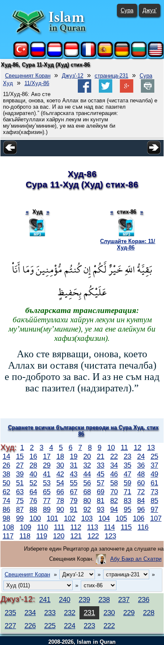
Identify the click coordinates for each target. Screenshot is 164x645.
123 (110, 536)
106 (138, 518)
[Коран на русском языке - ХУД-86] (37, 55)
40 (33, 474)
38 (6, 474)
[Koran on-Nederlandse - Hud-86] (54, 55)
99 (20, 518)
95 (127, 509)
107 (155, 518)
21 (100, 456)
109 (25, 527)
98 (6, 518)
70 (114, 491)
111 (59, 527)
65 (46, 491)
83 (127, 500)
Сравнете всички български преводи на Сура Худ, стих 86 (83, 430)
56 (87, 483)
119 (41, 536)
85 (154, 500)
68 (87, 491)
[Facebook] (84, 91)
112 (75, 527)
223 (89, 625)
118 (24, 536)
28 (33, 465)
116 (143, 527)
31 (73, 465)
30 (60, 465)
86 (6, 509)
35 (127, 465)
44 (87, 474)
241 (44, 599)
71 (127, 491)
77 (46, 500)
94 (114, 509)
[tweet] (105, 91)
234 (30, 612)
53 (46, 483)
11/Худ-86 (36, 83)
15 (20, 456)
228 (148, 612)
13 (151, 447)
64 (33, 491)
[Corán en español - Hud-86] (105, 55)
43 (73, 474)
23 (127, 456)
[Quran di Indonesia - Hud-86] (71, 55)
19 (73, 456)
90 (60, 509)
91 (73, 509)
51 (20, 483)
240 (64, 599)
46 (114, 474)
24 (141, 456)
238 (104, 599)
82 (114, 500)
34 (114, 465)
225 (50, 625)
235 (10, 612)
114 (109, 527)
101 (52, 518)
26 (6, 465)
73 (154, 491)
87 (20, 509)
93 (100, 509)
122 (93, 536)
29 (46, 465)
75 (20, 500)
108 (8, 527)
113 (92, 527)
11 (124, 447)
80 (87, 500)
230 (109, 612)
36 (141, 465)
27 (20, 465)
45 (100, 474)
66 (60, 491)
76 (33, 500)
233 (50, 612)
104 (104, 518)
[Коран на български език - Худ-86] (138, 55)
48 (141, 474)
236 (143, 599)
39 (20, 474)
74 (6, 500)
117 (8, 536)
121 (76, 536)
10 (111, 447)
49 (154, 474)
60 (141, 483)
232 (69, 612)
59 (127, 483)
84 (141, 500)
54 (60, 483)
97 (154, 509)
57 (100, 483)
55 (73, 483)
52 (33, 483)
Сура (127, 10)
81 (100, 500)
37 (154, 465)
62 (6, 491)
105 (121, 518)
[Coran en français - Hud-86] (88, 55)
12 (137, 447)
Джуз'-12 (72, 75)
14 (6, 456)
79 (73, 500)
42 (60, 474)
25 (154, 456)
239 (84, 599)
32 (87, 465)
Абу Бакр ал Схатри (135, 559)
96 (141, 509)
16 (33, 456)
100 (35, 518)
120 (58, 536)
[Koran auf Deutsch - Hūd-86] (122, 55)
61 (154, 483)
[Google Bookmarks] (126, 91)
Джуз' (149, 10)
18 (60, 456)
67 (73, 491)
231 (89, 612)
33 (100, 465)
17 (46, 456)
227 (10, 625)
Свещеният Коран (27, 75)
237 (124, 599)
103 (87, 518)
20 (87, 456)
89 (46, 509)
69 (100, 491)
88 (33, 509)
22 (114, 456)
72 (141, 491)
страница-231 (111, 75)
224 (69, 625)
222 (109, 625)
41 (46, 474)
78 (60, 500)
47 (127, 474)
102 (69, 518)
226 (30, 625)
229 (129, 612)
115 (126, 527)
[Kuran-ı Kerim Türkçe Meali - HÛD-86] (21, 55)
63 (20, 491)
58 (114, 483)
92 (87, 509)
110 (42, 527)
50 (6, 483)
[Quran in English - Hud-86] (155, 55)
